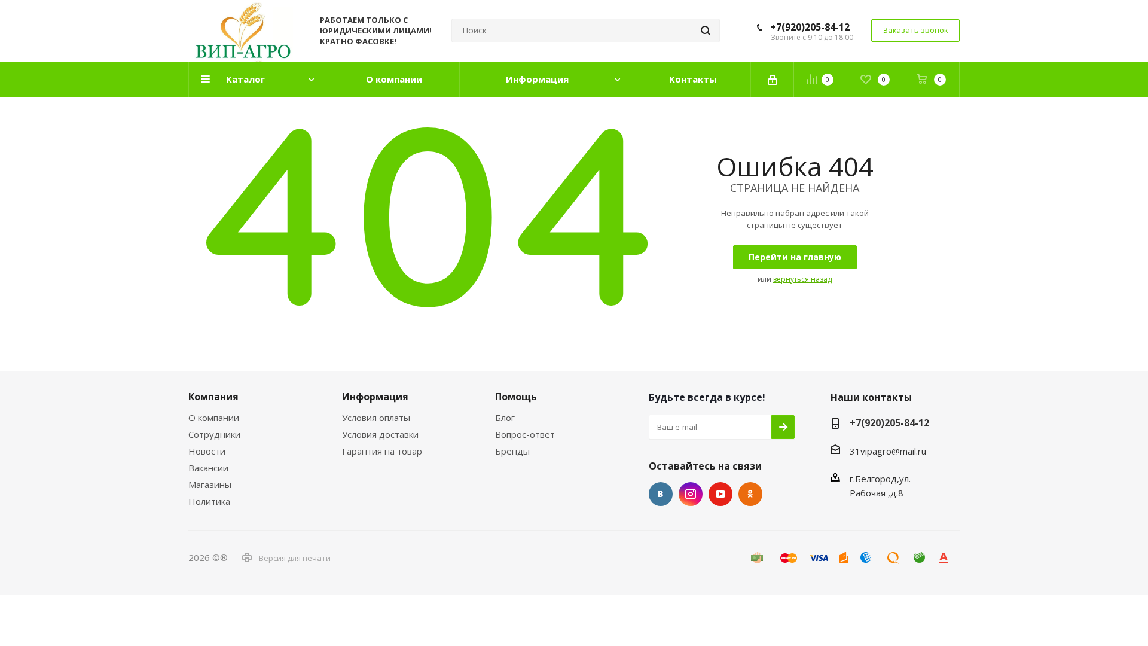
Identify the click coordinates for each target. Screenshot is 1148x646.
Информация (375, 396)
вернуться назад (802, 279)
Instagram (691, 494)
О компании (213, 417)
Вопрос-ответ (525, 434)
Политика (209, 501)
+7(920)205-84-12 (810, 26)
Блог (505, 417)
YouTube (720, 494)
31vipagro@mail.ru (888, 451)
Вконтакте (661, 494)
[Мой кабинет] (772, 79)
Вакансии (208, 468)
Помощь (516, 396)
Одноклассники (750, 494)
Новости (206, 451)
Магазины (209, 484)
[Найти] (705, 30)
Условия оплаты (376, 417)
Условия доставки (380, 434)
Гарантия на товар (382, 451)
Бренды (512, 451)
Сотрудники (214, 434)
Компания (213, 396)
